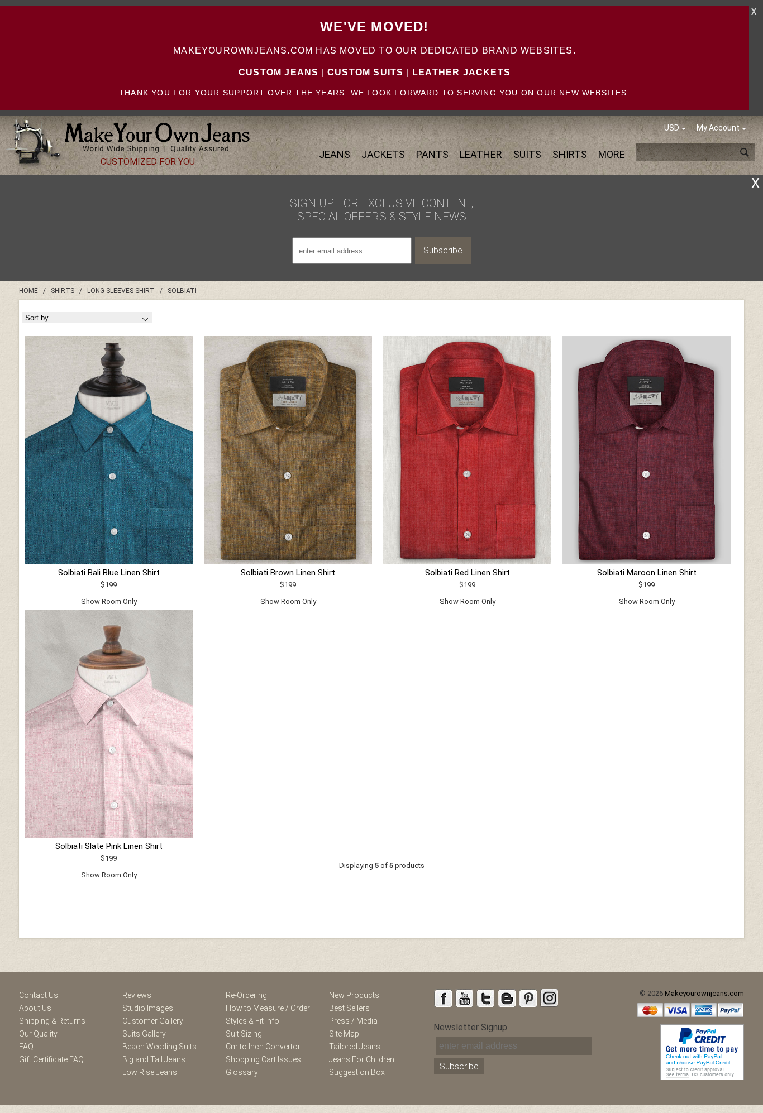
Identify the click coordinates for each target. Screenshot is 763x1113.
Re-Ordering (246, 995)
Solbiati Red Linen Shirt (467, 573)
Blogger (507, 998)
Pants (432, 154)
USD (671, 127)
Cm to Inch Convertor (263, 1046)
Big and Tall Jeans (153, 1059)
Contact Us (38, 995)
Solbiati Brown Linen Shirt (288, 573)
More (611, 154)
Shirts (569, 154)
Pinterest (528, 998)
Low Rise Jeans (149, 1072)
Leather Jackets (461, 72)
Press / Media (353, 1020)
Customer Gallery (152, 1020)
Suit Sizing (244, 1033)
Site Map (344, 1033)
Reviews (136, 995)
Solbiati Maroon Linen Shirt (647, 573)
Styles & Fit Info (252, 1020)
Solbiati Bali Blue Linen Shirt (109, 573)
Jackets (383, 154)
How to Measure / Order (268, 1008)
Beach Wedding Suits (159, 1046)
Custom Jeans (278, 72)
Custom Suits (365, 72)
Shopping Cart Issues (263, 1059)
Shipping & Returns (52, 1020)
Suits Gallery (144, 1033)
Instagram (549, 998)
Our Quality (38, 1033)
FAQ (26, 1046)
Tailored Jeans (354, 1046)
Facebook (443, 998)
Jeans (334, 154)
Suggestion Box (357, 1072)
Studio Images (147, 1008)
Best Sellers (349, 1008)
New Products (354, 995)
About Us (35, 1008)
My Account (718, 127)
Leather (481, 154)
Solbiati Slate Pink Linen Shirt (109, 846)
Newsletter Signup (470, 1027)
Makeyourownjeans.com (704, 993)
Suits (527, 154)
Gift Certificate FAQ (51, 1059)
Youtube (464, 998)
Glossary (242, 1072)
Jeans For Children (361, 1059)
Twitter (485, 998)
